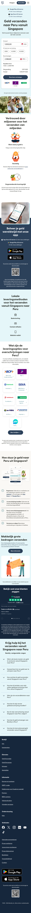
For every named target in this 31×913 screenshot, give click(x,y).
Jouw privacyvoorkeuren (9, 847)
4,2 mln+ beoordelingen (18, 15)
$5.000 (21, 51)
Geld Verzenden (6, 758)
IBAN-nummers (6, 796)
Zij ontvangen (7, 56)
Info (3, 743)
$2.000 (13, 51)
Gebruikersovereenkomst (9, 839)
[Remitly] (2, 3)
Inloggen (12, 2)
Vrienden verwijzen (7, 804)
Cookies (4, 862)
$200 (6, 51)
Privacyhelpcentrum (8, 851)
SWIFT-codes (6, 785)
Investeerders (6, 747)
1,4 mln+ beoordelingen (18, 10)
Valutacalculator (7, 800)
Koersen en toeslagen (8, 781)
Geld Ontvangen (7, 762)
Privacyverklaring (7, 843)
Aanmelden (21, 2)
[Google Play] (15, 250)
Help (3, 815)
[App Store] (15, 257)
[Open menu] (28, 2)
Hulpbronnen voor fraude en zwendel (13, 789)
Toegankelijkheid (7, 858)
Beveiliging (5, 855)
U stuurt (5, 41)
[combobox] (24, 59)
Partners (4, 793)
